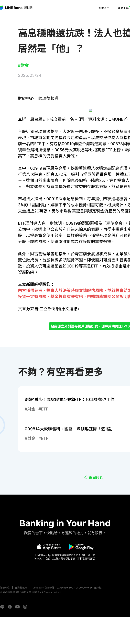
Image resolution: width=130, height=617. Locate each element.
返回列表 (96, 477)
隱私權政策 (21, 587)
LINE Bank (28, 7)
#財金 (23, 65)
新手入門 (104, 8)
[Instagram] (25, 607)
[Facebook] (10, 607)
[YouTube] (17, 607)
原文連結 (69, 308)
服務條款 (4, 587)
